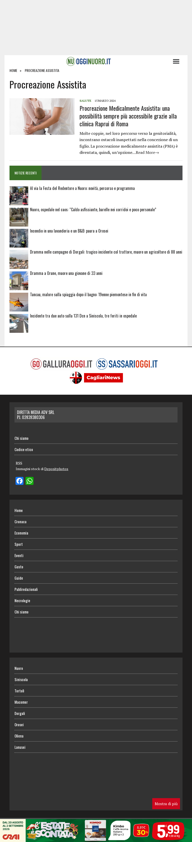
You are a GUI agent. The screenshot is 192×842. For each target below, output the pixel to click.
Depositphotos (56, 468)
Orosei (19, 724)
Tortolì (19, 690)
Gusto (18, 566)
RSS (19, 463)
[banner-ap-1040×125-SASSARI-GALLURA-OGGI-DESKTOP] (96, 838)
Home (18, 510)
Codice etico (23, 449)
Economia (21, 533)
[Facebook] (19, 481)
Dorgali (19, 713)
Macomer (21, 702)
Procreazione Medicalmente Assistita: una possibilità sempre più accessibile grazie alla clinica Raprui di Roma (128, 115)
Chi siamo (21, 438)
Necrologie (22, 600)
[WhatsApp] (29, 481)
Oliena (19, 736)
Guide (18, 578)
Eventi (19, 555)
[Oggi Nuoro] (88, 61)
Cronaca (20, 521)
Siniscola (21, 679)
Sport (18, 544)
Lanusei (20, 747)
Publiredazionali (26, 589)
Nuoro (18, 668)
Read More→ (147, 152)
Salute (85, 100)
